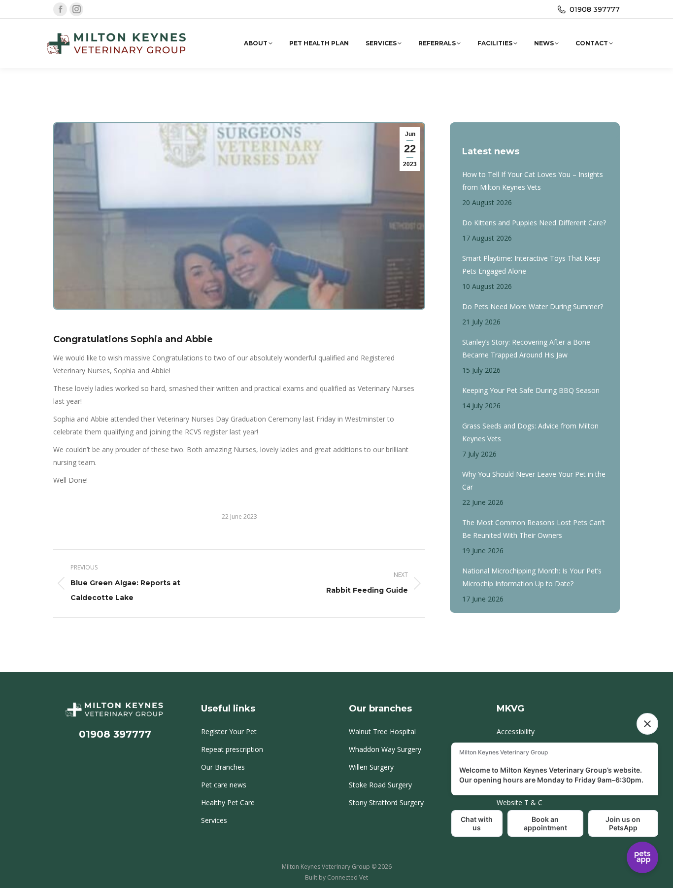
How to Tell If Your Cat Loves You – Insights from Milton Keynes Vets (532, 181)
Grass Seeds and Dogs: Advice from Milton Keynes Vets (530, 432)
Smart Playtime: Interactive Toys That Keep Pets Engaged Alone (531, 264)
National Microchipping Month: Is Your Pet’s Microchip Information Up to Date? (532, 577)
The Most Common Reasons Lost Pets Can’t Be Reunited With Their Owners (533, 529)
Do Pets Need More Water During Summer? (532, 306)
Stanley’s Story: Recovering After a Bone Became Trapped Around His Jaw (526, 348)
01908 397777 (595, 9)
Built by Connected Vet (336, 877)
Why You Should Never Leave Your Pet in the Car (534, 480)
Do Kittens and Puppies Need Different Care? (534, 222)
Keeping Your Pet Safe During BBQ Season (531, 390)
